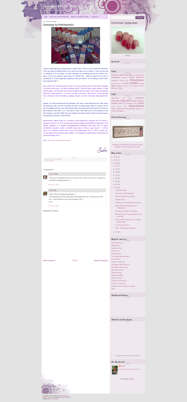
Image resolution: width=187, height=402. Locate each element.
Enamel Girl (115, 251)
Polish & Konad (116, 272)
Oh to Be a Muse (117, 270)
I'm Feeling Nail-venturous (120, 256)
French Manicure (136, 77)
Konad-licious (116, 259)
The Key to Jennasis (118, 283)
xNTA (113, 289)
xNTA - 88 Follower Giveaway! (125, 228)
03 (117, 187)
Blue (131, 75)
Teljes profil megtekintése (129, 369)
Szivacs (114, 109)
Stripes (125, 86)
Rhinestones (137, 80)
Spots (113, 86)
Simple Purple (120, 199)
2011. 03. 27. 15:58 (54, 184)
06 (117, 178)
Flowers (124, 77)
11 (117, 166)
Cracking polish (138, 75)
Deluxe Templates (65, 397)
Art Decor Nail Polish (120, 75)
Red (127, 80)
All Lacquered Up (117, 243)
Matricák (129, 103)
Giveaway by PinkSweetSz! (58, 24)
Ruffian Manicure (115, 83)
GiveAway (51, 160)
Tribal (130, 86)
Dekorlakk (115, 101)
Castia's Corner (116, 248)
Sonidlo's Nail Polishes (119, 281)
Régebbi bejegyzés (101, 260)
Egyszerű (126, 100)
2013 (116, 157)
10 (117, 169)
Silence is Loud (116, 278)
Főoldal (74, 260)
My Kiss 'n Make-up (118, 262)
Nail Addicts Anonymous (119, 267)
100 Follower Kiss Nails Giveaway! (58, 140)
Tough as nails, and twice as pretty (123, 286)
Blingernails (115, 245)
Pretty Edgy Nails (117, 275)
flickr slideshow (127, 355)
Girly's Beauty (116, 254)
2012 (116, 160)
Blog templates (64, 396)
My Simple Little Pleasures (120, 264)
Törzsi (142, 108)
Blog (45, 17)
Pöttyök (141, 103)
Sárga (138, 109)
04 (117, 184)
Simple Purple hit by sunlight (125, 196)
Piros (135, 103)
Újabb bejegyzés (49, 260)
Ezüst (134, 101)
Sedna (51, 190)
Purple (122, 80)
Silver (127, 83)
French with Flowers (122, 225)
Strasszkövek (136, 106)
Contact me (95, 17)
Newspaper (114, 80)
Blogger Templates (48, 397)
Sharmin (52, 174)
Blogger (131, 379)
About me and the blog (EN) (59, 17)
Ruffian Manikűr (116, 106)
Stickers (119, 86)
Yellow (120, 88)
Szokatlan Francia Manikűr (126, 109)
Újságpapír (120, 111)
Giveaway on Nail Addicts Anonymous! (128, 202)
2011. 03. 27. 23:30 (54, 206)
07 (117, 175)
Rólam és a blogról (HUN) (80, 17)
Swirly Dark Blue (120, 190)
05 (117, 181)
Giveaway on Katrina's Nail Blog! (126, 211)
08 (117, 172)
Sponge (141, 83)
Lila (124, 103)
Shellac (123, 83)
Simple (134, 83)
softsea (137, 355)
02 (117, 232)
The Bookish (54, 399)
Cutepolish (115, 77)
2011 (115, 163)
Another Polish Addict (61, 6)
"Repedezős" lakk (118, 98)
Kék (120, 103)
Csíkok (130, 98)
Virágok (114, 111)
